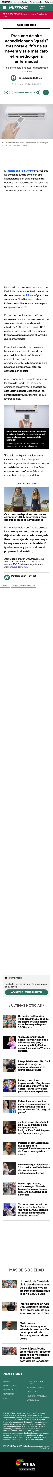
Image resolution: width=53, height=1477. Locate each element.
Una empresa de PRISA (26, 1462)
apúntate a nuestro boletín (26, 992)
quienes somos (10, 1386)
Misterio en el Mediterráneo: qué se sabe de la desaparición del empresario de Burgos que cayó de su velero (34, 1148)
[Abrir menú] (4, 7)
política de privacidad (37, 1396)
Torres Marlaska (36, 2)
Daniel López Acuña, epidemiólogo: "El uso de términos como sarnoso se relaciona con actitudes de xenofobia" (32, 1189)
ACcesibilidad (33, 1400)
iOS (26, 567)
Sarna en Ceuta (20, 2)
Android (13, 567)
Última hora (42, 7)
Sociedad (26, 25)
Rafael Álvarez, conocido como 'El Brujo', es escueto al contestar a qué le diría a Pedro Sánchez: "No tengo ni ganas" (34, 1107)
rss (5, 1398)
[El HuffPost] (18, 7)
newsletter (8, 1394)
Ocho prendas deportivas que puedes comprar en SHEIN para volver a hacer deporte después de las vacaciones (25, 517)
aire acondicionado (25, 295)
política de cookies (35, 1388)
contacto (8, 1390)
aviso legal (32, 1392)
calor (5, 586)
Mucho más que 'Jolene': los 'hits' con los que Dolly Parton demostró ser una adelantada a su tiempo (34, 1168)
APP (14, 564)
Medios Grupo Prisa (27, 1469)
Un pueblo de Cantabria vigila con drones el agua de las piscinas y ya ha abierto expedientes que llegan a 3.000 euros (33, 1022)
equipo (6, 1382)
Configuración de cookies (35, 1383)
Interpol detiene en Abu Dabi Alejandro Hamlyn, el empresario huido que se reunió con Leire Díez (34, 1065)
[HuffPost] (13, 1373)
